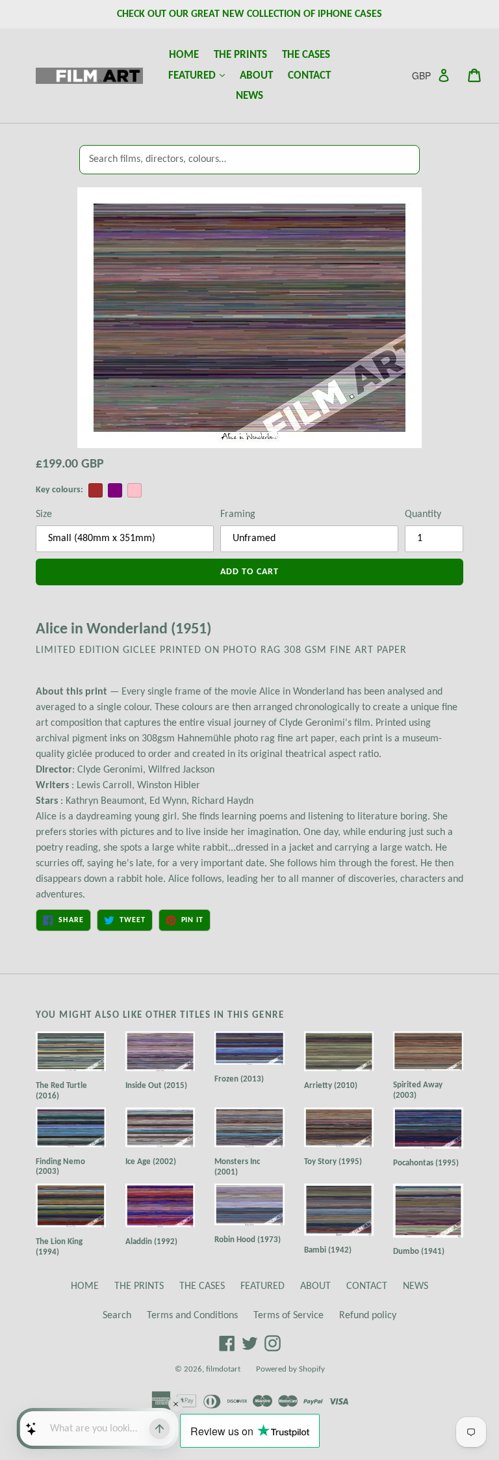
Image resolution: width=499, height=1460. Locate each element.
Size (44, 514)
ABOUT (256, 75)
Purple (115, 490)
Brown (95, 490)
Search (117, 1315)
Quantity (423, 514)
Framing (237, 514)
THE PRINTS (240, 54)
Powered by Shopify (290, 1369)
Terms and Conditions (192, 1315)
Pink (134, 490)
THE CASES (306, 54)
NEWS (249, 95)
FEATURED (199, 75)
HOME (184, 54)
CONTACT (309, 75)
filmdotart (223, 1369)
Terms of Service (288, 1315)
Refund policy (367, 1315)
